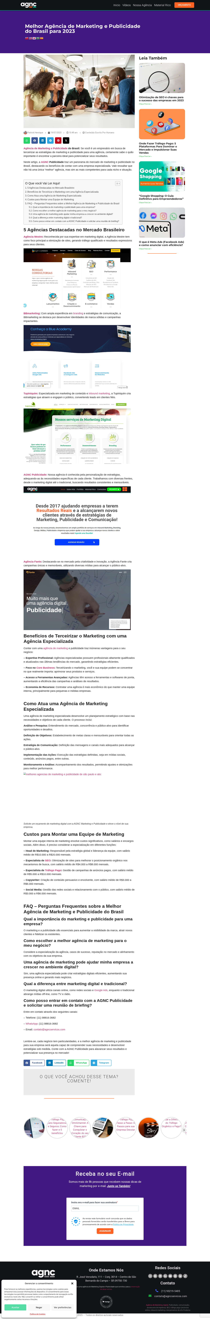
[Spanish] (42, 38)
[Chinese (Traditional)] (27, 38)
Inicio (116, 5)
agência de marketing (55, 648)
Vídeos (126, 5)
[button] (72, 1283)
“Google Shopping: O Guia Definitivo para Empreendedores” (161, 197)
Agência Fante (32, 561)
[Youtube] (170, 1276)
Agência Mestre (33, 236)
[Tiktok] (185, 1276)
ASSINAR (105, 1231)
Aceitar (15, 1307)
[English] (30, 38)
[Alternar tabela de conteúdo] (116, 183)
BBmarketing (32, 313)
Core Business (45, 667)
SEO (47, 860)
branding (78, 313)
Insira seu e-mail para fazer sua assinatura (94, 1202)
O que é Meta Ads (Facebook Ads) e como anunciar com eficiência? (161, 243)
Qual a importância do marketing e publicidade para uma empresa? (64, 207)
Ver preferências (62, 1307)
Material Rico (162, 5)
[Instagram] (150, 1276)
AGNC (45, 162)
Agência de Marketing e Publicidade (45, 148)
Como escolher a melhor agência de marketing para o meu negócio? (64, 211)
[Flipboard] (180, 1276)
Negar (39, 1307)
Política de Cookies (37, 1314)
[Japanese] (34, 38)
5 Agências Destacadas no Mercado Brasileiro (50, 187)
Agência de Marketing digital (157, 1305)
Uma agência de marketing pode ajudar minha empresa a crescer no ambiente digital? (73, 214)
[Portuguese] (38, 38)
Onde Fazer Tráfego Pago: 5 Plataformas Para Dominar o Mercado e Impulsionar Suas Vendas (158, 148)
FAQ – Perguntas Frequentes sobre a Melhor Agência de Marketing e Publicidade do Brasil (73, 203)
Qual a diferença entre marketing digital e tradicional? (57, 218)
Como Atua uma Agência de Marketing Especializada (54, 195)
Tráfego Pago (53, 870)
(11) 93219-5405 (170, 1291)
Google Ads (101, 990)
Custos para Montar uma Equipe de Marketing (50, 199)
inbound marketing (99, 393)
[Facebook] (155, 1276)
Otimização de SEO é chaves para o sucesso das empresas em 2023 (161, 99)
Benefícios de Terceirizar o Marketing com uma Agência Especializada (63, 191)
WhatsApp (32, 1023)
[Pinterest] (175, 1276)
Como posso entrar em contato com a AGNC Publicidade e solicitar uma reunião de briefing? (76, 221)
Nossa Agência (142, 5)
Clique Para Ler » (145, 104)
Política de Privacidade (123, 1224)
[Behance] (165, 1276)
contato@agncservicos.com (49, 1029)
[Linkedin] (160, 1276)
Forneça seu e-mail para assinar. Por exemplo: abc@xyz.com (95, 1214)
